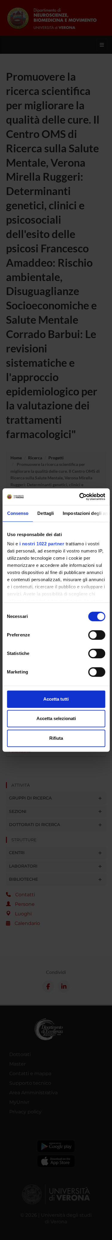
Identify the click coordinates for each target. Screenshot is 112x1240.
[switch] (96, 635)
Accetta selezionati (56, 718)
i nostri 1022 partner (41, 543)
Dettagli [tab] (45, 513)
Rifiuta (56, 738)
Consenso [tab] (17, 513)
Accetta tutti (56, 699)
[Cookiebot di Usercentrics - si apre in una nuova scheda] (79, 497)
